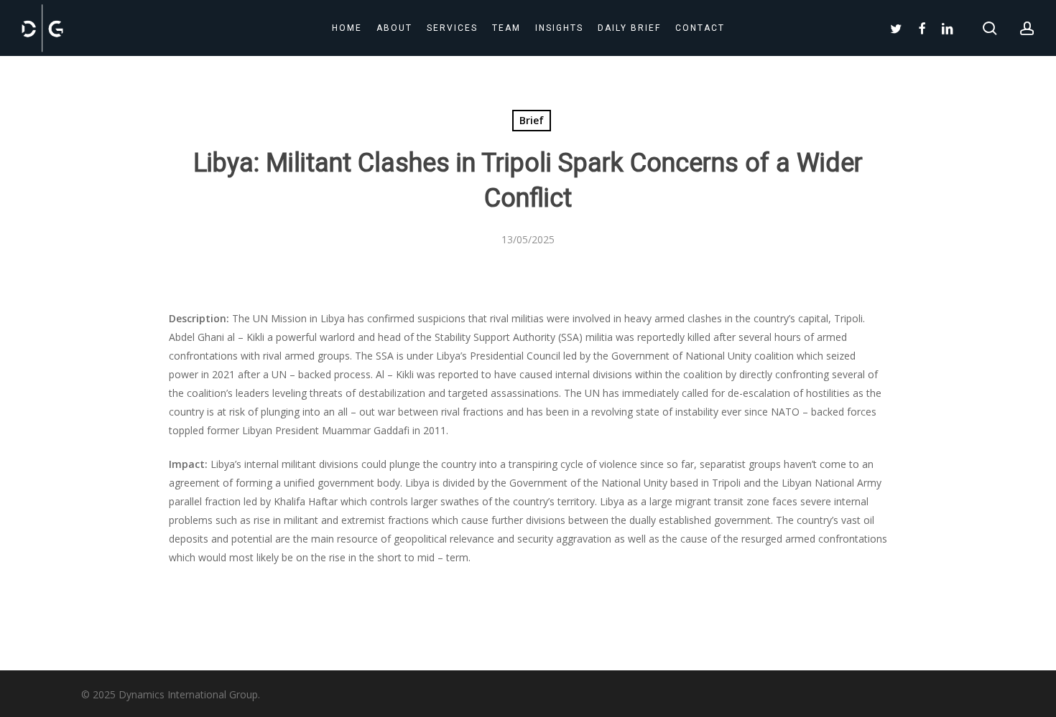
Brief (531, 120)
